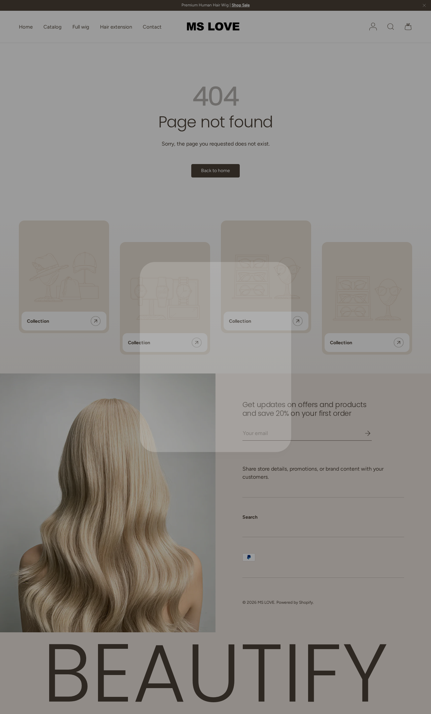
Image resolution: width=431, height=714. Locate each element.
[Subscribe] (260, 353)
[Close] (283, 268)
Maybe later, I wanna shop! (215, 386)
